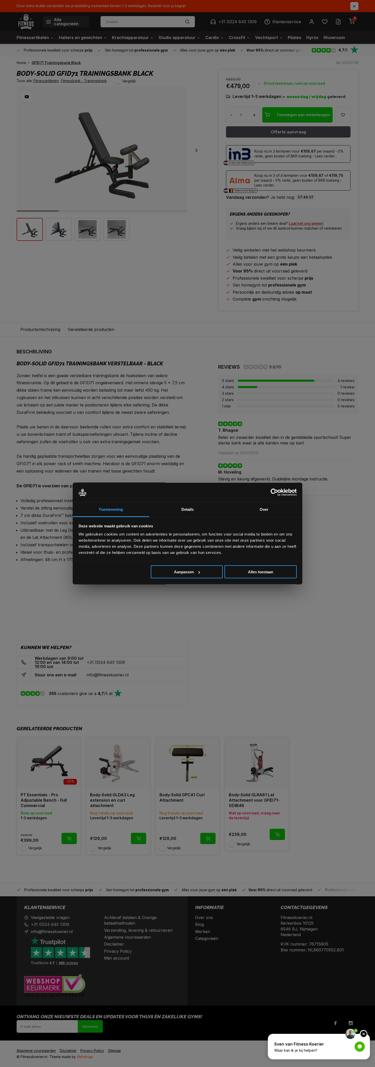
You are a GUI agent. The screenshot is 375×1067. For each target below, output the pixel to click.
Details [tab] (187, 509)
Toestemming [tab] (111, 509)
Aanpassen (184, 572)
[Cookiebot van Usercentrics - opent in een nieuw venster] (274, 492)
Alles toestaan (260, 572)
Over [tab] (264, 509)
